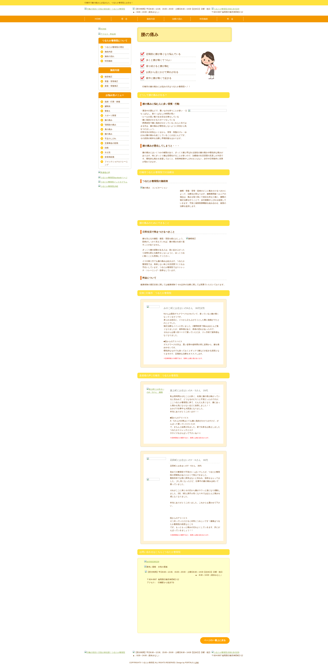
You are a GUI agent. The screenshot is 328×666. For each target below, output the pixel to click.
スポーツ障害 (110, 115)
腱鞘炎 (107, 106)
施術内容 (151, 19)
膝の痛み (108, 120)
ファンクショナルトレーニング (116, 163)
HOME (98, 19)
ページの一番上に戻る (215, 640)
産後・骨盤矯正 (111, 86)
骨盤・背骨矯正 (111, 81)
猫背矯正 (108, 77)
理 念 (124, 19)
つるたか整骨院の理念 (114, 47)
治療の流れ (177, 19)
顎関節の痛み (110, 125)
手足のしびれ (110, 138)
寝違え (107, 111)
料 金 (230, 19)
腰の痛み (108, 134)
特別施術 (204, 19)
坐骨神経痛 (109, 157)
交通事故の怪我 (111, 143)
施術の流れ (109, 56)
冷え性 (107, 152)
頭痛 (107, 148)
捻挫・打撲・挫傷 (112, 102)
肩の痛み (108, 129)
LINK (197, 663)
